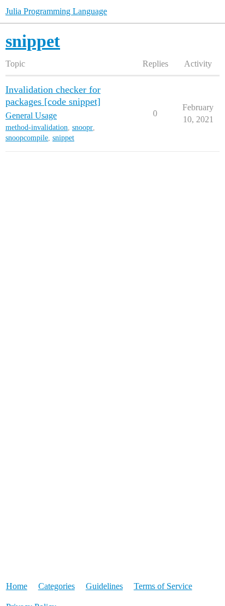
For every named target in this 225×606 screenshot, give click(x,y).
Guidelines (104, 586)
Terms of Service (163, 586)
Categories (56, 586)
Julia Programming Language (56, 11)
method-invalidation (36, 127)
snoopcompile (26, 138)
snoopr (82, 127)
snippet (63, 138)
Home (16, 586)
